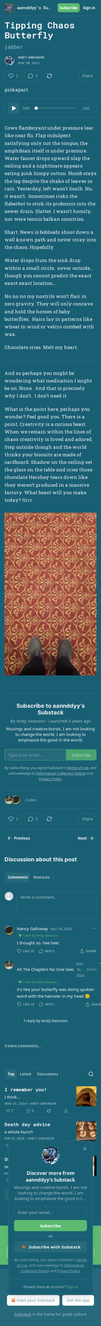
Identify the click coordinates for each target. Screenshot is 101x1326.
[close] (84, 1148)
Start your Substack (36, 1300)
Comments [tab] (18, 877)
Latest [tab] (25, 1074)
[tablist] (28, 877)
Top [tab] (11, 1074)
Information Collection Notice (61, 773)
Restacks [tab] (41, 877)
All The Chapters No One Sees (45, 969)
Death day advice (27, 1124)
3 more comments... (22, 1045)
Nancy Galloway (32, 928)
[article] (50, 1100)
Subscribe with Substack (55, 1247)
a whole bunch (18, 1132)
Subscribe (68, 7)
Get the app (78, 1300)
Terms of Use (77, 767)
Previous (22, 838)
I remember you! (25, 1089)
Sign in (89, 7)
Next (82, 838)
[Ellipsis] (93, 928)
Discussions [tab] (47, 1074)
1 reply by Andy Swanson (45, 1020)
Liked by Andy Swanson (40, 935)
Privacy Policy (68, 1270)
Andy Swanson (31, 57)
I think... (12, 1097)
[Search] (91, 1074)
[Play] (13, 108)
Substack (22, 1314)
